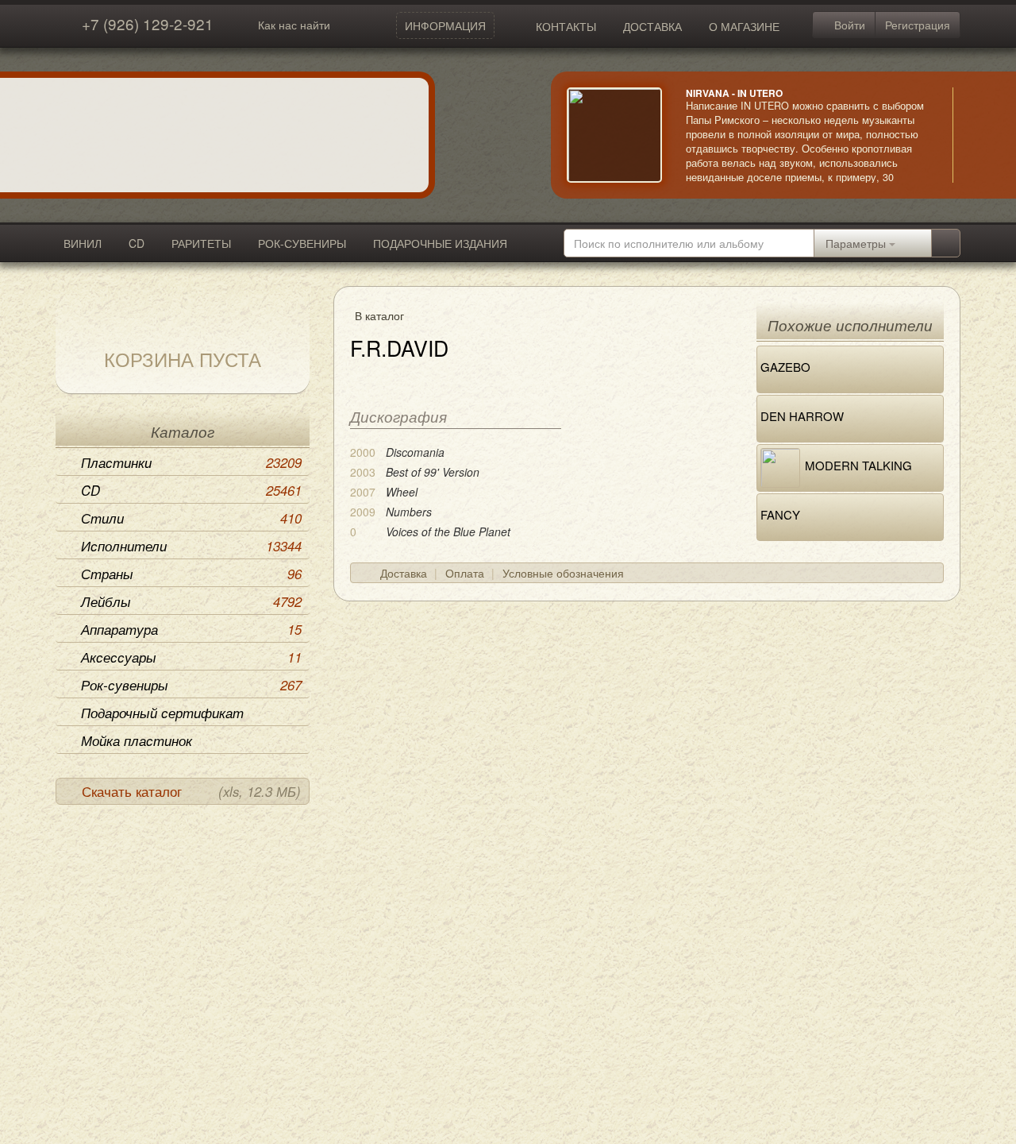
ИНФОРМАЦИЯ (445, 25)
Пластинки (191, 462)
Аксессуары (191, 657)
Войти (848, 25)
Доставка (403, 573)
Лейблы (191, 601)
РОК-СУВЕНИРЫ (302, 243)
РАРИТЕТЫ (201, 243)
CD (136, 243)
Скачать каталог (191, 791)
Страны (191, 573)
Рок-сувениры (191, 684)
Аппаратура (191, 629)
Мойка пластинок (136, 740)
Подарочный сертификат (162, 712)
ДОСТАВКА (652, 26)
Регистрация (917, 25)
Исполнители (191, 545)
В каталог (379, 315)
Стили (191, 518)
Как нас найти (294, 25)
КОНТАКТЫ (566, 26)
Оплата (464, 573)
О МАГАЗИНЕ (744, 26)
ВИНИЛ (83, 243)
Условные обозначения (563, 573)
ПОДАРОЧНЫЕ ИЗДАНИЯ (440, 243)
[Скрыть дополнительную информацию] (976, 135)
